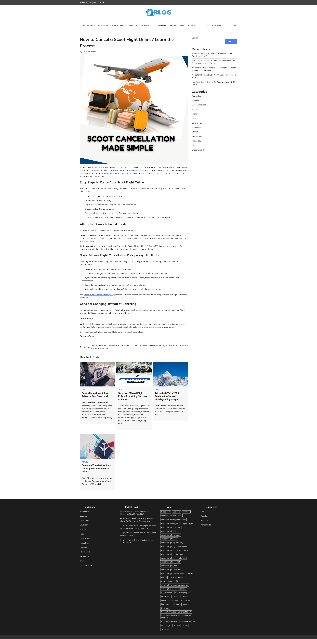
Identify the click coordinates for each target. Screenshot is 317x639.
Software (165, 608)
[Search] (235, 25)
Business (103, 25)
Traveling (165, 629)
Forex (163, 600)
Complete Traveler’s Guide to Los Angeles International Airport (97, 468)
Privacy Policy (206, 525)
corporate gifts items (169, 566)
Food (194, 118)
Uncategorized (198, 150)
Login (205, 25)
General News (197, 123)
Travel (92, 336)
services (185, 604)
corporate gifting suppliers (172, 554)
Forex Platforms (175, 600)
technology (165, 625)
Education (117, 25)
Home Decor (197, 127)
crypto (164, 577)
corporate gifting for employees (174, 546)
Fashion (162, 25)
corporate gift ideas (169, 539)
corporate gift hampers (170, 535)
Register (217, 25)
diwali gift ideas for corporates (173, 589)
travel (185, 625)
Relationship (177, 25)
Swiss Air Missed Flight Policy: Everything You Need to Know (133, 396)
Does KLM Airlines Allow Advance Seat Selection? (95, 395)
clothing (186, 512)
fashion (175, 596)
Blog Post (193, 25)
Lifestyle (132, 25)
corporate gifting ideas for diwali (174, 550)
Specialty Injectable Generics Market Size (178, 622)
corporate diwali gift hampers (173, 520)
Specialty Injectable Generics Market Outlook (176, 616)
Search (195, 38)
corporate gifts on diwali (171, 570)
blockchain (165, 512)
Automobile (88, 25)
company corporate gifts (171, 516)
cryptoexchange (176, 577)
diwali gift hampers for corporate (174, 585)
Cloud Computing (199, 105)
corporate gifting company (172, 543)
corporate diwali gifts (170, 523)
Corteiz (190, 573)
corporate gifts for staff (170, 562)
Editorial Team (89, 51)
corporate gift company (171, 527)
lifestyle (176, 604)
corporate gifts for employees (173, 558)
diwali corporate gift (169, 581)
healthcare (165, 604)
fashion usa (186, 596)
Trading (176, 625)
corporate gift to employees (172, 573)
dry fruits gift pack (182, 593)
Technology (147, 25)
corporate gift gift (168, 531)
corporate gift (187, 523)
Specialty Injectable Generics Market (176, 612)
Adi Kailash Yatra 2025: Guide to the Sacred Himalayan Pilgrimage (167, 396)
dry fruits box (166, 593)
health (187, 600)
